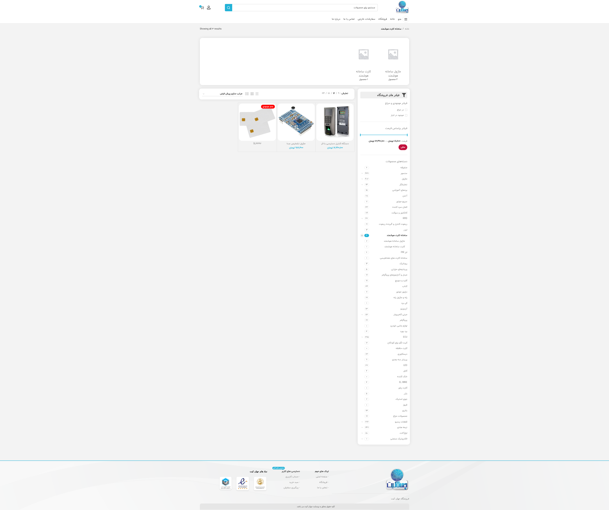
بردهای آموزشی (399, 190)
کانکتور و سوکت (399, 212)
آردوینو (403, 308)
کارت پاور (402, 387)
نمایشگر (403, 184)
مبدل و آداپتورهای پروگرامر (394, 274)
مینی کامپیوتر (400, 314)
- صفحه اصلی (322, 476)
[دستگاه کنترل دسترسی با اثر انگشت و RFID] (335, 122)
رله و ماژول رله (400, 297)
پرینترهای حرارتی (399, 269)
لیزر (405, 229)
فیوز (405, 404)
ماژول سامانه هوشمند (394, 241)
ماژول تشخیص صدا (296, 143)
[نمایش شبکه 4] (247, 94)
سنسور (404, 173)
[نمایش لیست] (257, 94)
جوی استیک (401, 399)
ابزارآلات (403, 433)
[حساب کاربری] (208, 7)
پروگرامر (403, 320)
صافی (403, 147)
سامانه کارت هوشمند (397, 235)
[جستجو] (228, 7)
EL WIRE (403, 382)
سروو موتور (401, 201)
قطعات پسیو (401, 421)
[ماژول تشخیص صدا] (296, 122)
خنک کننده (402, 376)
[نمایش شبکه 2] (252, 94)
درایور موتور (401, 291)
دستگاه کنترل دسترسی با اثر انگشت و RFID (335, 145)
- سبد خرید (294, 482)
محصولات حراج (400, 416)
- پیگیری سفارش (292, 487)
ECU (405, 337)
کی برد (404, 303)
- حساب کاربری (292, 476)
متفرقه (403, 167)
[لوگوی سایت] (402, 7)
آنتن (405, 195)
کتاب (404, 286)
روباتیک (403, 263)
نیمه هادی (402, 427)
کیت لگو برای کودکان (397, 342)
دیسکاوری (402, 354)
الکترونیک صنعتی (398, 438)
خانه (407, 28)
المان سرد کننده (399, 207)
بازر (405, 393)
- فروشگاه (324, 482)
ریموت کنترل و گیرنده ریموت (393, 224)
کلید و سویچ (401, 280)
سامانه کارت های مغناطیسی (393, 258)
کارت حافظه (401, 348)
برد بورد (403, 331)
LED (405, 365)
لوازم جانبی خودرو (398, 325)
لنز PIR (404, 252)
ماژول (404, 178)
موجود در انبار (397, 115)
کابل (405, 370)
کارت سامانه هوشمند (394, 246)
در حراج (400, 109)
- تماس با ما (323, 487)
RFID (405, 218)
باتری (404, 410)
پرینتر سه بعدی (399, 359)
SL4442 (257, 143)
